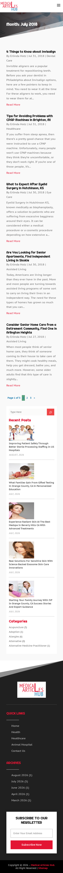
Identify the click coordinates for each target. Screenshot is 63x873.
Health (15, 732)
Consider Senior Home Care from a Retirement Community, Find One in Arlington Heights (31, 329)
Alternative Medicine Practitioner (28, 645)
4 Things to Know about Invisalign (31, 52)
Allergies (14, 636)
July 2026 (17, 781)
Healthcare (13, 128)
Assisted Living (16, 269)
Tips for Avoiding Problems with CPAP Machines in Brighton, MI (29, 118)
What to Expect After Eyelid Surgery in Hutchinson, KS (26, 186)
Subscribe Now (32, 845)
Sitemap (43, 868)
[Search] (50, 412)
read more (13, 104)
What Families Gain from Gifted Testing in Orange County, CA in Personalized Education (31, 486)
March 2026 (19, 800)
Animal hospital (21, 744)
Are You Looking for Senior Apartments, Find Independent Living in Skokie (28, 256)
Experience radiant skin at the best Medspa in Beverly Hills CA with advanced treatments (29, 525)
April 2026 (18, 794)
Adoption (14, 631)
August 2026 (19, 775)
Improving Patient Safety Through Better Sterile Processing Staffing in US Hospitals (31, 447)
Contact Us (18, 750)
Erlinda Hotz (18, 56)
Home (15, 725)
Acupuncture (16, 627)
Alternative (15, 641)
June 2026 (18, 787)
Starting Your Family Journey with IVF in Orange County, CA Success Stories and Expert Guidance (30, 603)
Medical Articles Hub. (43, 865)
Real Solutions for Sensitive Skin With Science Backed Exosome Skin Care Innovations (31, 564)
